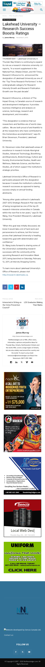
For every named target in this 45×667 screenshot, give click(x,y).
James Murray (9, 37)
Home (4, 16)
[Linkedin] (22, 287)
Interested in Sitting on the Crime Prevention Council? (12, 305)
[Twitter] (10, 287)
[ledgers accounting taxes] (22, 476)
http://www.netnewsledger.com (22, 336)
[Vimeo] (28, 362)
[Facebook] (5, 287)
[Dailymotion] (12, 362)
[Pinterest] (16, 287)
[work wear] (22, 433)
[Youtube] (33, 362)
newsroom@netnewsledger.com (27, 635)
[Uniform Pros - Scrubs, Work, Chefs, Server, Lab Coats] (22, 557)
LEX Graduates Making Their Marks (33, 303)
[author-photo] (22, 329)
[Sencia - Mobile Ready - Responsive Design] (22, 518)
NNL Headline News (16, 16)
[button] (4, 9)
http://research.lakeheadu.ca (15, 275)
